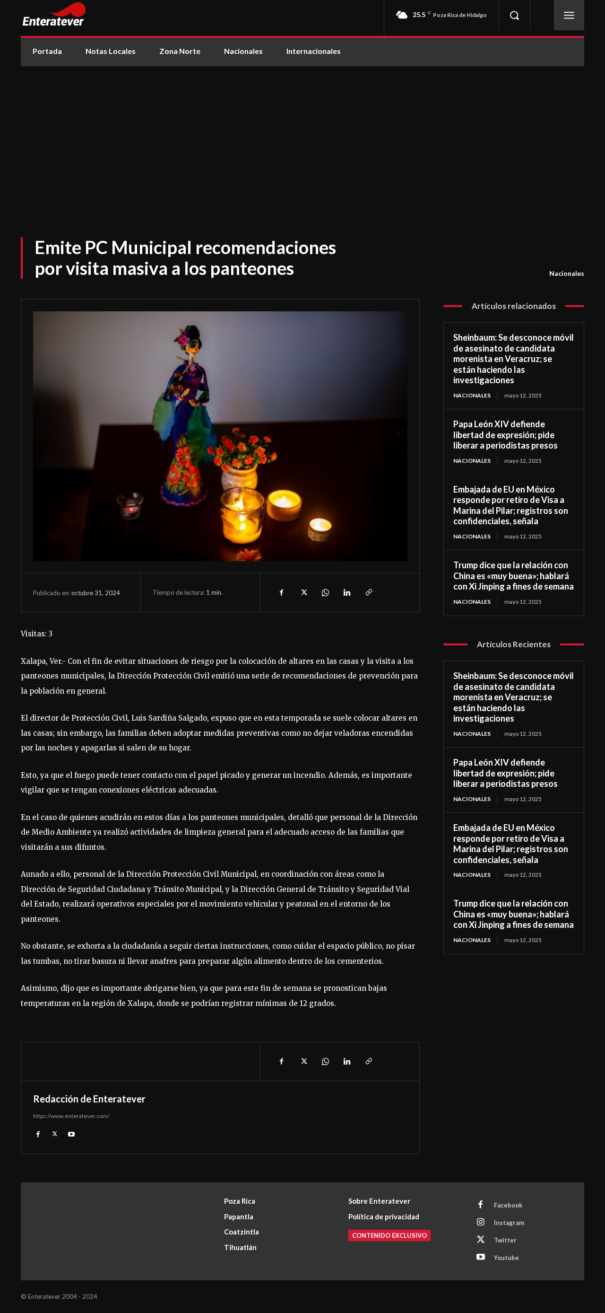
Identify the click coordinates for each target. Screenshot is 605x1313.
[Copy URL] (368, 592)
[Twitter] (303, 592)
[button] (514, 15)
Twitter (505, 1240)
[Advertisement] (302, 137)
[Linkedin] (346, 592)
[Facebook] (281, 592)
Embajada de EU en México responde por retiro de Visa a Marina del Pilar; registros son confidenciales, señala (510, 505)
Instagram (509, 1222)
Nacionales (566, 273)
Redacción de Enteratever (89, 1098)
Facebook (508, 1205)
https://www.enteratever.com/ (71, 1115)
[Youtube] (71, 1133)
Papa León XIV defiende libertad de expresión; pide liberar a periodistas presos (505, 434)
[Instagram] (480, 1222)
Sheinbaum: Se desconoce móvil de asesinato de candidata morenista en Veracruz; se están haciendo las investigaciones (513, 358)
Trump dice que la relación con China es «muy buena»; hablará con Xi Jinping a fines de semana (513, 575)
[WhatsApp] (324, 592)
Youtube (506, 1257)
